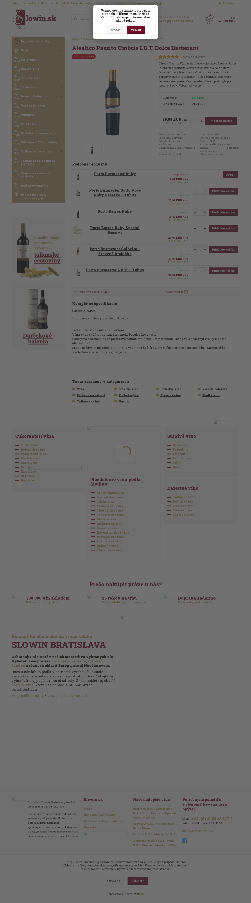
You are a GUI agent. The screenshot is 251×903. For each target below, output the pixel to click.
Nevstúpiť (115, 29)
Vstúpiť (136, 30)
